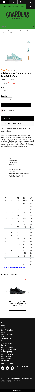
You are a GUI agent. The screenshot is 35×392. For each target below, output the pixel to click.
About (3, 325)
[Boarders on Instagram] (12, 368)
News (3, 332)
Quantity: (4, 96)
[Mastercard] (17, 381)
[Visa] (3, 381)
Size (2, 87)
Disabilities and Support (6, 344)
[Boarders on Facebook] (2, 368)
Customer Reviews (12, 123)
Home (3, 31)
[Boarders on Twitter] (7, 368)
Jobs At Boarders (7, 330)
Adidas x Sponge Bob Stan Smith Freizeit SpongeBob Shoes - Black (17, 303)
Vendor (3, 79)
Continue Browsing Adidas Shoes (14, 267)
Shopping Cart (30, 6)
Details (6, 119)
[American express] (9, 381)
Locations (4, 328)
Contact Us (4, 341)
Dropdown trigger (13, 2)
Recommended (6, 339)
